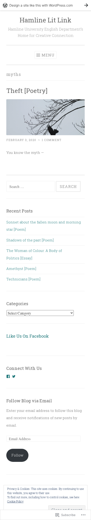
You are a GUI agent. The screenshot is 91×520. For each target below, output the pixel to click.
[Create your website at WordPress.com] (45, 5)
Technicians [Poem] (23, 279)
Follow (17, 455)
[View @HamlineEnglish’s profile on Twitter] (14, 376)
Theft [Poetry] (26, 90)
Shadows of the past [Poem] (30, 240)
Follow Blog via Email (29, 400)
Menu (48, 55)
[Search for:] (31, 186)
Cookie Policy (15, 501)
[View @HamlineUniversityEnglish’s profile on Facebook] (8, 376)
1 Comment (51, 140)
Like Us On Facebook (27, 336)
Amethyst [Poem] (21, 268)
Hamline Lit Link (45, 20)
